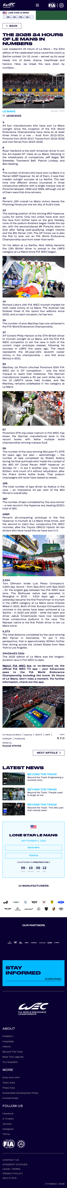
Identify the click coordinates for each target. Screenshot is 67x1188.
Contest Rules (10, 1098)
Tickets (33, 855)
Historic (6, 1046)
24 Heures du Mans (11, 734)
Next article (47, 753)
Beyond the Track (42, 774)
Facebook (8, 1113)
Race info (33, 847)
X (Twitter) (8, 1118)
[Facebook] (61, 738)
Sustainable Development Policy (20, 1093)
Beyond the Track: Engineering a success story (45, 779)
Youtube (7, 1124)
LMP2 (47, 734)
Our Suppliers (10, 1062)
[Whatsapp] (63, 738)
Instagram (8, 1129)
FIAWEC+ (8, 1036)
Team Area (8, 1082)
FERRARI (7, 738)
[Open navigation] (37, 5)
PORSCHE (19, 738)
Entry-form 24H (11, 1077)
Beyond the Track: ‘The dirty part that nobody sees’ (45, 809)
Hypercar (28, 734)
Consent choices (14, 1164)
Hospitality (8, 1041)
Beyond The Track (12, 1051)
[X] (58, 738)
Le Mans (8, 111)
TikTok (6, 1134)
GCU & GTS (9, 1178)
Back (13, 26)
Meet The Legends (13, 1057)
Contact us (10, 1160)
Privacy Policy (12, 1173)
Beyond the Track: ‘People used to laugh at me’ (45, 794)
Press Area (8, 1087)
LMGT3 (38, 734)
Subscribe (53, 979)
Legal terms (11, 1169)
